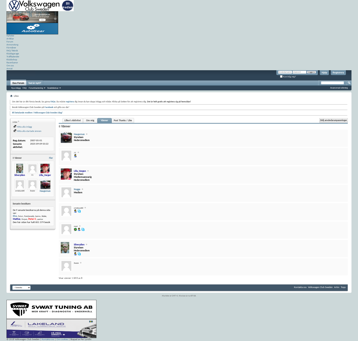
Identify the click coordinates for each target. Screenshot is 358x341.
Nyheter (10, 36)
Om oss (10, 65)
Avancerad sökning (339, 88)
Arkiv (336, 287)
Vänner (104, 120)
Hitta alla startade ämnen (28, 131)
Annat (9, 68)
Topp (343, 287)
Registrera (338, 72)
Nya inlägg (16, 88)
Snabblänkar (53, 88)
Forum (10, 42)
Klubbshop (12, 59)
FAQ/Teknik (12, 50)
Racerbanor (12, 62)
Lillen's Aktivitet (73, 120)
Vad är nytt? (34, 83)
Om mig (90, 120)
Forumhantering (36, 88)
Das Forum (18, 83)
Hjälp (324, 72)
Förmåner (11, 47)
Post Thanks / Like (123, 120)
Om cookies (62, 339)
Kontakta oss (300, 287)
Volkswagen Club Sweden (320, 287)
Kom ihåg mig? (289, 77)
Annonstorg (12, 45)
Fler (51, 158)
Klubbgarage (13, 53)
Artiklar (10, 39)
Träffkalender (13, 56)
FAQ (25, 88)
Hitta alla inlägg (24, 127)
